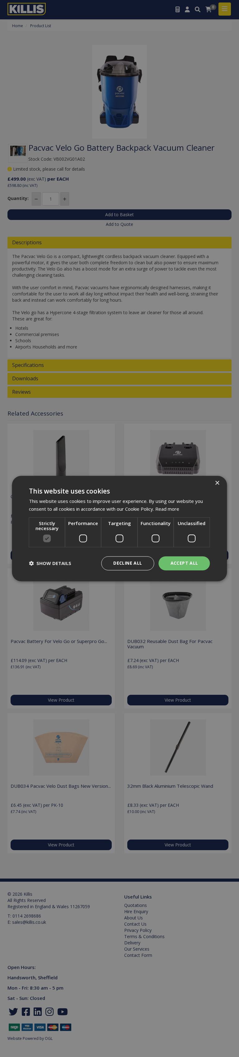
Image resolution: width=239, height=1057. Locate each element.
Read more (167, 509)
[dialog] (119, 528)
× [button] (217, 483)
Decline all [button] (127, 563)
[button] (50, 563)
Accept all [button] (184, 563)
